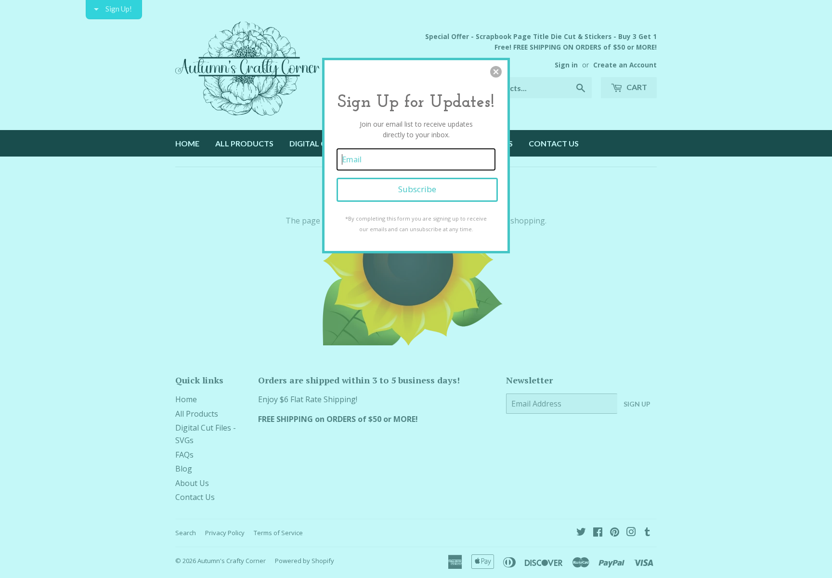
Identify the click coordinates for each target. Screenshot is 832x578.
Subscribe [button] (417, 189)
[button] (496, 72)
